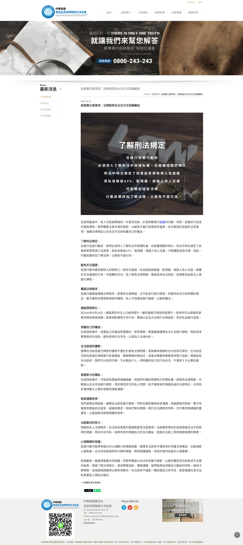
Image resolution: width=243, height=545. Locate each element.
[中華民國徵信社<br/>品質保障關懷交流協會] (64, 12)
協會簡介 (126, 12)
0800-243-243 (95, 513)
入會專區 (143, 12)
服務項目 (193, 12)
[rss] (136, 507)
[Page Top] (237, 535)
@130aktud (97, 519)
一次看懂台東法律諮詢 (90, 482)
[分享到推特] (130, 507)
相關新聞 (160, 12)
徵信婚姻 (46, 116)
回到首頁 (191, 2)
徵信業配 (46, 109)
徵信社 (45, 103)
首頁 (109, 12)
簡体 (200, 2)
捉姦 (162, 222)
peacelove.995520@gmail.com (105, 516)
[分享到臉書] (124, 507)
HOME (147, 94)
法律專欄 (176, 12)
